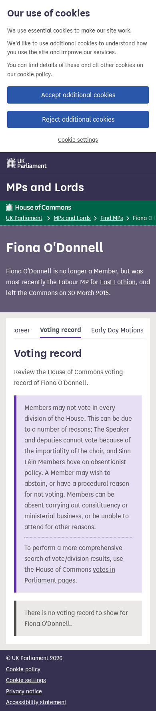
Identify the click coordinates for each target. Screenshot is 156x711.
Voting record (60, 330)
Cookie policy (23, 669)
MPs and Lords (45, 187)
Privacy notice (24, 691)
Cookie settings (78, 139)
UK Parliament (24, 218)
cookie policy (33, 74)
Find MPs (111, 218)
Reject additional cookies (78, 119)
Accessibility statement (36, 702)
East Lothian (118, 282)
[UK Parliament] (27, 163)
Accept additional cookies (78, 95)
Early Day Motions (117, 330)
